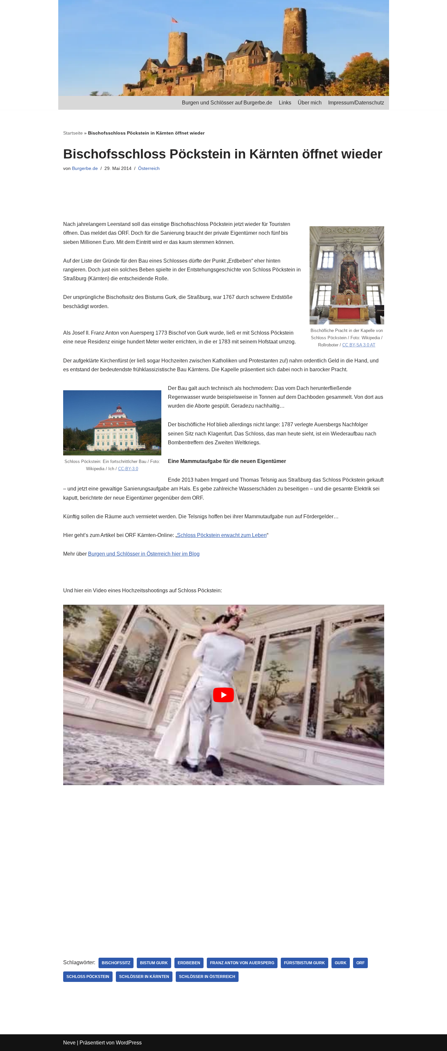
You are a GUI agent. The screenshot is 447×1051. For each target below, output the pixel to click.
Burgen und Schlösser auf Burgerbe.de (227, 102)
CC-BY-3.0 (128, 468)
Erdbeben (189, 963)
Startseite (73, 133)
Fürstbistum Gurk (304, 963)
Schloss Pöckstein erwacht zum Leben (222, 535)
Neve (69, 1042)
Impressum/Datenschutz (356, 102)
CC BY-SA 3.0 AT (358, 344)
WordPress (129, 1042)
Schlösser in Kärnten (144, 976)
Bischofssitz (116, 963)
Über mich (310, 102)
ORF (360, 963)
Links (285, 102)
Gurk (341, 963)
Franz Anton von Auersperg (242, 963)
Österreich (149, 168)
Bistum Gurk (154, 963)
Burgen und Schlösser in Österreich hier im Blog (144, 554)
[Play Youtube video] (223, 695)
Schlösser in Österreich (207, 976)
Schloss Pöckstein (87, 976)
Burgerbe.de (85, 168)
